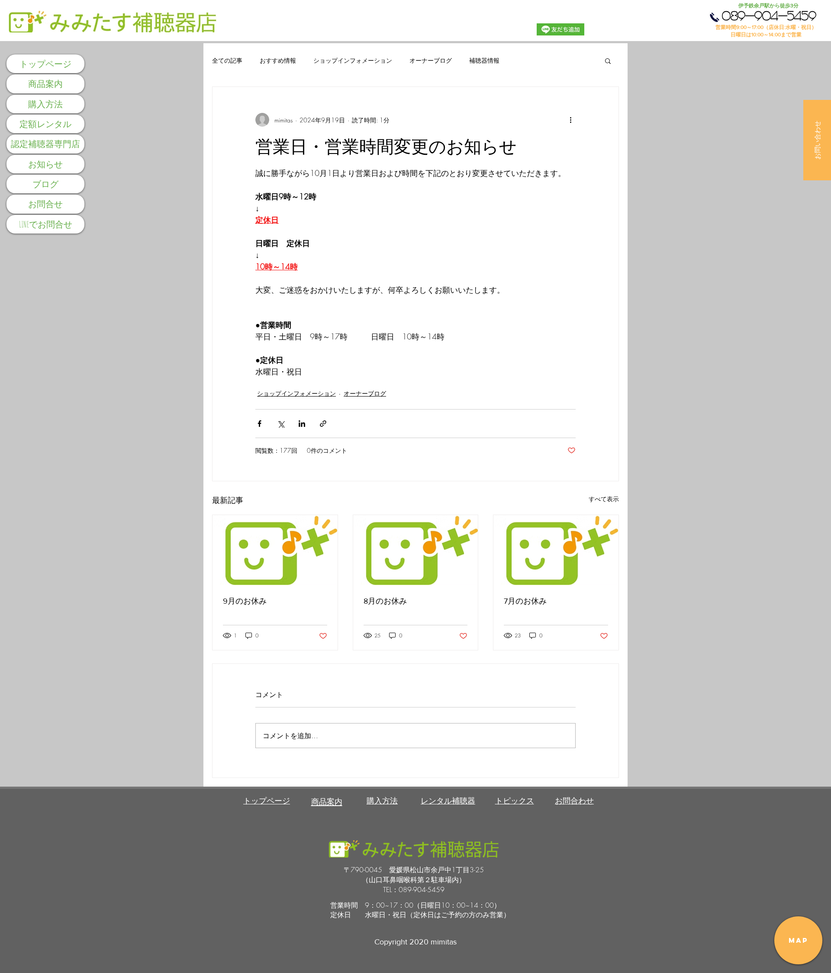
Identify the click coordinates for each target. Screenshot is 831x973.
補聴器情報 (484, 60)
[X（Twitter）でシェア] (281, 423)
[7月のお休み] (555, 550)
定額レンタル (45, 123)
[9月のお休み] (275, 550)
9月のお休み (245, 601)
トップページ (45, 63)
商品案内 (45, 83)
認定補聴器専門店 (45, 143)
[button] (817, 140)
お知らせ (45, 164)
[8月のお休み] (415, 550)
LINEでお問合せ (45, 224)
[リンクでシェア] (323, 423)
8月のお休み (385, 601)
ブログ (45, 184)
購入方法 (45, 104)
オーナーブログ (430, 60)
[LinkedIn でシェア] (302, 423)
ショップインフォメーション (352, 60)
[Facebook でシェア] (259, 423)
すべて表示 (604, 499)
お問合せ (45, 203)
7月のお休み (525, 601)
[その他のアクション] (570, 120)
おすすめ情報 (278, 60)
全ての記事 (227, 60)
